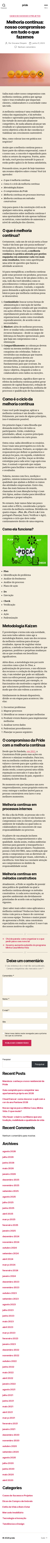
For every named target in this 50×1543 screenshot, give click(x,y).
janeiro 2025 (9, 1230)
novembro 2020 (10, 1440)
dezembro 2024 (10, 1236)
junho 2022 (8, 1367)
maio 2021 (7, 1406)
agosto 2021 (8, 1389)
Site (4, 1022)
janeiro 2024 (9, 1276)
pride (25, 5)
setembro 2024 (10, 1253)
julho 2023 (7, 1310)
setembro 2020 (10, 1452)
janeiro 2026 (9, 1174)
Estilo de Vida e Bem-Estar (16, 1507)
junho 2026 (8, 1162)
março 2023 (8, 1333)
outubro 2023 (9, 1293)
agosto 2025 (9, 1196)
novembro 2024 (10, 1242)
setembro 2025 (10, 1191)
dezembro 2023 (10, 1282)
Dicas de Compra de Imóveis (17, 1501)
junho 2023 (8, 1316)
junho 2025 (8, 1208)
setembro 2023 (10, 1299)
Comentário (8, 976)
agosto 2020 (9, 1457)
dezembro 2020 (10, 1435)
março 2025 (8, 1219)
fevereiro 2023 (10, 1338)
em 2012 (31, 751)
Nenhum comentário (27, 47)
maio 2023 (8, 1321)
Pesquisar (6, 1059)
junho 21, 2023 (38, 43)
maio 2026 (8, 1168)
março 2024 (8, 1264)
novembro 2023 (10, 1287)
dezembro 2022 (10, 1350)
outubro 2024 (9, 1247)
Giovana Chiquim (19, 43)
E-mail (5, 1010)
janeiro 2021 (8, 1429)
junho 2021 (8, 1401)
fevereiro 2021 (10, 1423)
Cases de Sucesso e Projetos (25, 16)
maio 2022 (8, 1372)
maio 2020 (8, 1474)
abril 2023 (7, 1327)
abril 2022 (7, 1378)
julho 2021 (7, 1395)
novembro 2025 (10, 1185)
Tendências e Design (13, 1524)
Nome (5, 999)
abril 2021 (7, 1412)
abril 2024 (7, 1259)
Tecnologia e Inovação (14, 1518)
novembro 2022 (10, 1355)
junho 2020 (8, 1469)
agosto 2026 (9, 1151)
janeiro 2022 (9, 1384)
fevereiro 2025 (10, 1225)
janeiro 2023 (9, 1344)
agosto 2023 (9, 1304)
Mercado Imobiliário (12, 1512)
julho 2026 (7, 1157)
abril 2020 (7, 1480)
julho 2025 (7, 1202)
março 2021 (8, 1418)
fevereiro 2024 (10, 1270)
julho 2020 (8, 1463)
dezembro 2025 (10, 1179)
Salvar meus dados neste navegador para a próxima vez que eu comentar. (25, 1034)
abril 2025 (7, 1213)
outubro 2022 (9, 1361)
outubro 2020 (9, 1446)
